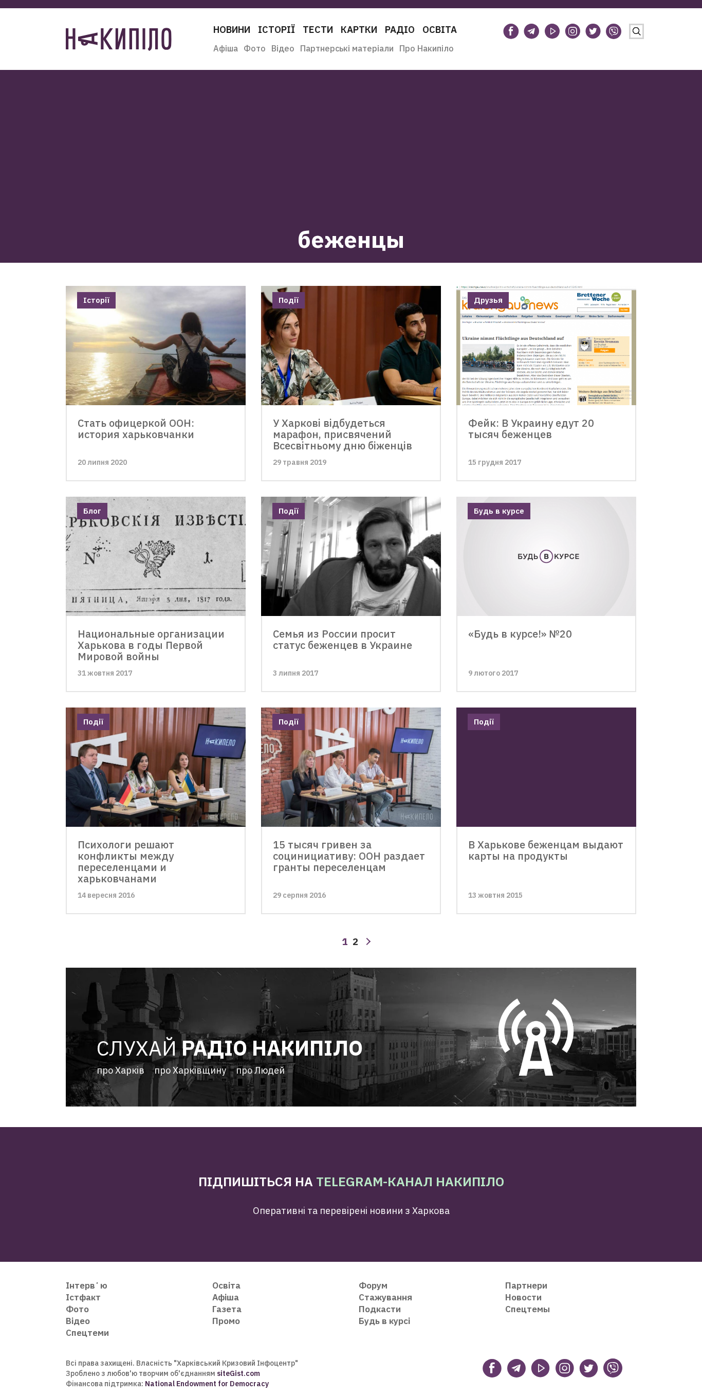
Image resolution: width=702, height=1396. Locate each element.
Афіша (225, 48)
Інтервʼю (86, 1285)
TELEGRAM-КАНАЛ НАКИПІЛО (410, 1181)
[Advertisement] (351, 142)
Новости (523, 1297)
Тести (318, 29)
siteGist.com (238, 1373)
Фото (255, 48)
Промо (226, 1321)
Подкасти (380, 1309)
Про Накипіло (426, 48)
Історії (276, 29)
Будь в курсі (384, 1321)
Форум (373, 1285)
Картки (359, 29)
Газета (227, 1309)
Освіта (439, 29)
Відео (282, 48)
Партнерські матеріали (347, 48)
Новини (231, 29)
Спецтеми (87, 1332)
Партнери (526, 1285)
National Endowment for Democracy (206, 1383)
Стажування (385, 1297)
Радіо (400, 29)
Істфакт (83, 1297)
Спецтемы (527, 1309)
